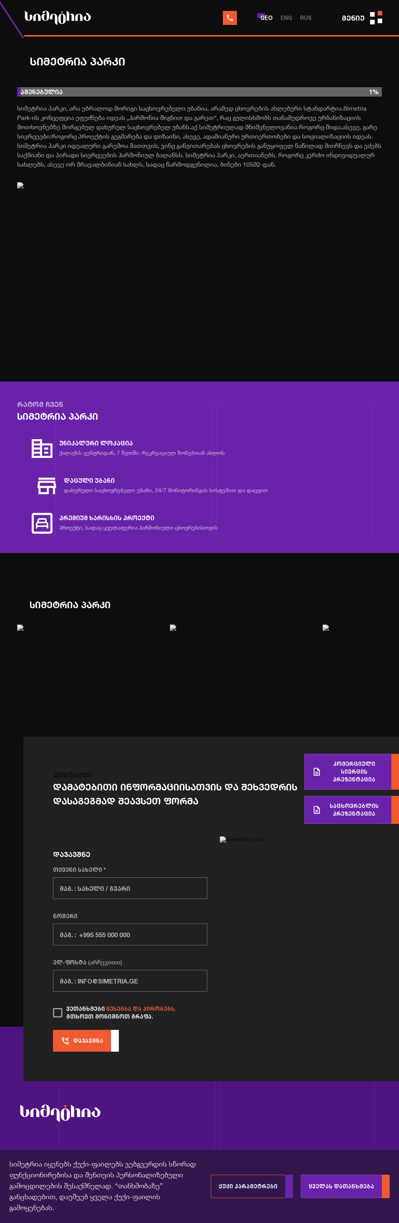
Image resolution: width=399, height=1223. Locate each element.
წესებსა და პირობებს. (141, 1008)
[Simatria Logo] (60, 1114)
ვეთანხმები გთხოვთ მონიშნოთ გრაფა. (121, 1012)
